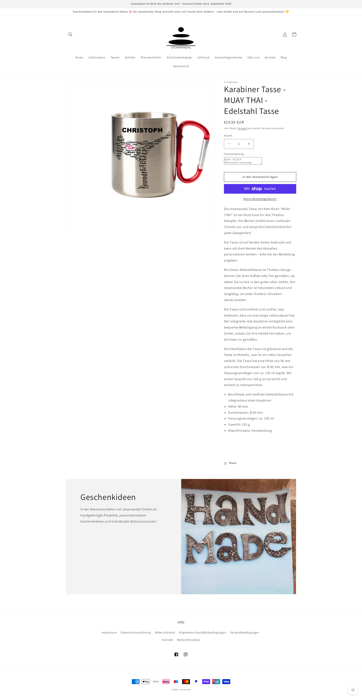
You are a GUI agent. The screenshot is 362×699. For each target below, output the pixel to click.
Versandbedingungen (244, 632)
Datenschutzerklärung (136, 632)
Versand (242, 128)
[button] (70, 34)
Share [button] (233, 463)
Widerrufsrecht (165, 632)
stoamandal (185, 689)
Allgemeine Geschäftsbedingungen (202, 632)
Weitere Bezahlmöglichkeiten (260, 198)
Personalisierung (234, 154)
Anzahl (228, 135)
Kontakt (167, 640)
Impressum (109, 632)
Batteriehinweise (188, 640)
